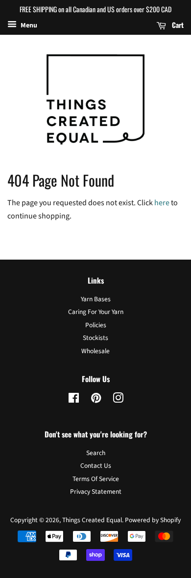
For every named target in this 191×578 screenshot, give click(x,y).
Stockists (95, 337)
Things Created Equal (92, 520)
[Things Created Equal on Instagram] (118, 400)
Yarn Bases (96, 299)
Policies (95, 325)
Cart (177, 25)
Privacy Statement (95, 491)
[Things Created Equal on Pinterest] (96, 400)
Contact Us (95, 465)
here (161, 202)
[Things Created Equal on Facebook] (73, 400)
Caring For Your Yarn (95, 311)
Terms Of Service (95, 478)
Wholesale (95, 351)
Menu (28, 25)
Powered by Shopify (153, 520)
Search (95, 453)
